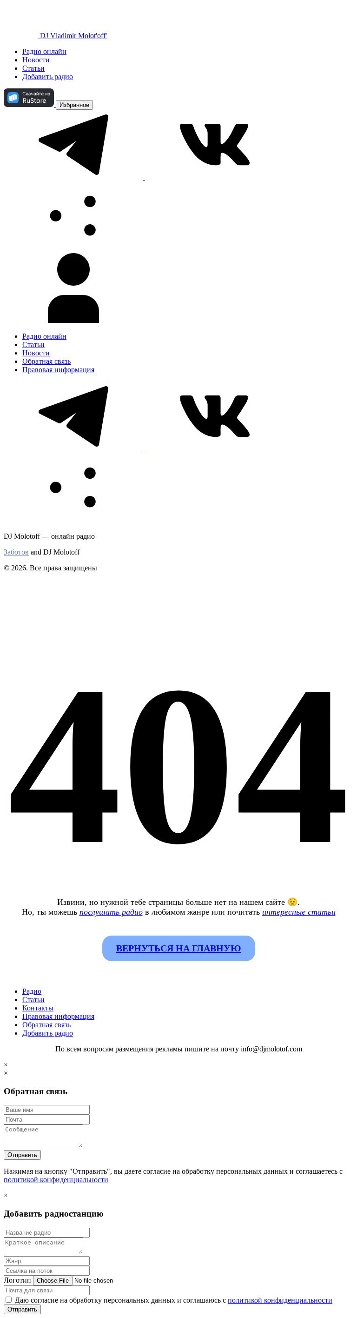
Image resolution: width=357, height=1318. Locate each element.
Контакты (37, 1008)
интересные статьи (299, 912)
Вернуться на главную (178, 948)
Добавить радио (47, 76)
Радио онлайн (44, 51)
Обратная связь (46, 361)
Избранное (74, 104)
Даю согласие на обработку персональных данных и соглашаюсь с (172, 1300)
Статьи (33, 68)
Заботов (16, 552)
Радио (31, 991)
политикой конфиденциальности (56, 1180)
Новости (36, 60)
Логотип (17, 1280)
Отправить (22, 1154)
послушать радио (111, 912)
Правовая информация (58, 370)
